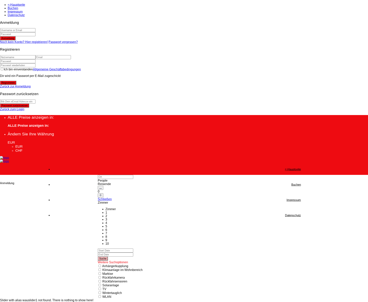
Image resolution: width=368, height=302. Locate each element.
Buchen (13, 8)
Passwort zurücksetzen (15, 105)
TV (104, 289)
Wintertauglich (112, 293)
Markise (107, 273)
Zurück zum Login (12, 109)
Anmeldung (8, 38)
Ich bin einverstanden (42, 69)
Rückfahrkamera (113, 277)
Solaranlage (110, 285)
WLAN (106, 296)
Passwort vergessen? (63, 42)
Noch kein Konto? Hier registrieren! (24, 42)
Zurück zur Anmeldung (15, 86)
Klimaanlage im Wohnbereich (122, 270)
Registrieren (8, 82)
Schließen (105, 199)
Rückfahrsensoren (114, 281)
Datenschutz (16, 15)
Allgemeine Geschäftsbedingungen (57, 69)
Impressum (15, 11)
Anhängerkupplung (115, 266)
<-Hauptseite (16, 4)
